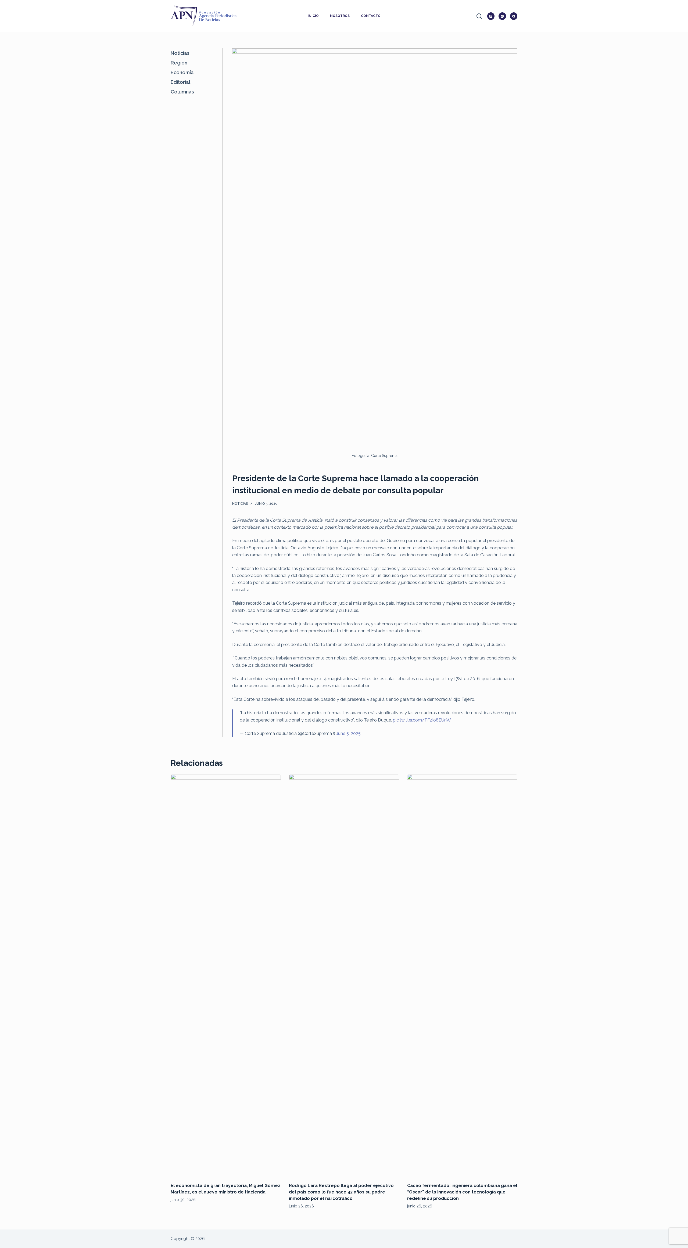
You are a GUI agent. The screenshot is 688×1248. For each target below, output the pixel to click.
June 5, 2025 (348, 733)
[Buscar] (479, 16)
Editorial (180, 82)
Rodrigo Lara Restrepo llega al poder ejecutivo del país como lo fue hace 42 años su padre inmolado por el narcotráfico (341, 1192)
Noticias (240, 504)
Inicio (313, 16)
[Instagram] (502, 16)
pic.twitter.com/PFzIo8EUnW (422, 720)
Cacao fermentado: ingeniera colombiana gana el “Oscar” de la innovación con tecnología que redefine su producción (462, 1192)
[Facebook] (514, 16)
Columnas (182, 92)
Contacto (371, 16)
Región (179, 63)
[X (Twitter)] (491, 16)
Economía (182, 72)
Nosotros (340, 16)
